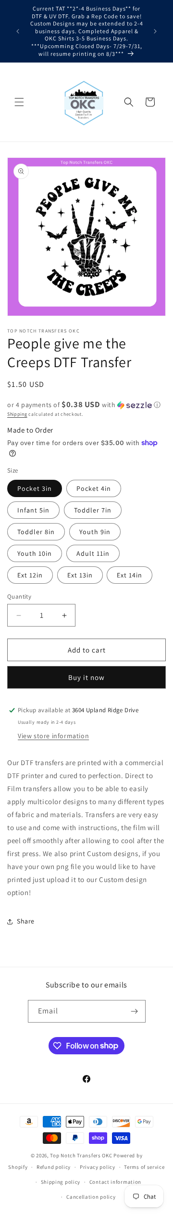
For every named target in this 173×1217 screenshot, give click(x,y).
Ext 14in (129, 575)
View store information (53, 735)
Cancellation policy (90, 1196)
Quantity (19, 596)
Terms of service (144, 1167)
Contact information (115, 1182)
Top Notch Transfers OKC (81, 1155)
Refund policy (54, 1167)
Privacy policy (97, 1167)
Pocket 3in (34, 488)
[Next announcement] (155, 31)
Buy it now (86, 677)
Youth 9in (95, 531)
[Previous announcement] (17, 31)
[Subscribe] (134, 1011)
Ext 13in (80, 575)
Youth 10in (34, 553)
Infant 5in (33, 510)
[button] (19, 102)
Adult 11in (93, 553)
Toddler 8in (36, 531)
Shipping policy (61, 1182)
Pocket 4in (93, 488)
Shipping (17, 414)
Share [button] (26, 921)
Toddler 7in (92, 510)
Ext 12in (30, 575)
